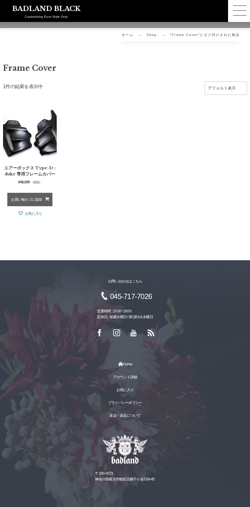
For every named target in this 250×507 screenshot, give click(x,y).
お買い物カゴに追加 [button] (26, 199)
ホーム (128, 35)
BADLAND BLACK (46, 8)
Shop (152, 35)
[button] (30, 213)
